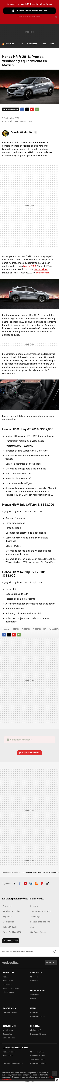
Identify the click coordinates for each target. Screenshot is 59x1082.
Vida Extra (34, 981)
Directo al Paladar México (13, 1063)
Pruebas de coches (11, 911)
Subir (48, 963)
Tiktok (48, 883)
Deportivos (9, 44)
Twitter (27, 109)
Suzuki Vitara (42, 272)
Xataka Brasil (8, 1056)
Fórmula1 (7, 906)
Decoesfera (7, 1034)
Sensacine (34, 995)
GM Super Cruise (38, 932)
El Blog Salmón (36, 1030)
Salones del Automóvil (40, 911)
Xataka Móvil (8, 981)
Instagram (31, 883)
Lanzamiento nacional (40, 922)
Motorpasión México (38, 1063)
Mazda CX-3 (29, 266)
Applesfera (7, 984)
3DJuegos (34, 977)
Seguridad (7, 916)
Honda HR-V (41, 629)
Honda (16, 629)
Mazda (43, 44)
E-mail (37, 109)
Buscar (55, 951)
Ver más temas (11, 941)
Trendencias (8, 1030)
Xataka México (9, 1052)
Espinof (33, 998)
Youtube (25, 883)
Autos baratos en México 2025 (33, 873)
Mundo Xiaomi (8, 992)
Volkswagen (32, 44)
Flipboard (32, 109)
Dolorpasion (8, 922)
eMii (32, 927)
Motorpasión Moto (37, 1016)
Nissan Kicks (40, 269)
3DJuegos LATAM (37, 1052)
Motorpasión (35, 1012)
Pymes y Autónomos (38, 1034)
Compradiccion (9, 1038)
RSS (36, 883)
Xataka (6, 977)
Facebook (22, 109)
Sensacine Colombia (38, 1059)
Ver (31, 753)
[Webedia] (10, 964)
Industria (34, 906)
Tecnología (35, 916)
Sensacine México (37, 1056)
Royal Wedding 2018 (12, 932)
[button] (23, 132)
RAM (52, 44)
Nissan (20, 44)
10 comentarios (12, 109)
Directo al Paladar (10, 1012)
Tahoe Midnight (10, 927)
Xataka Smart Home (11, 988)
